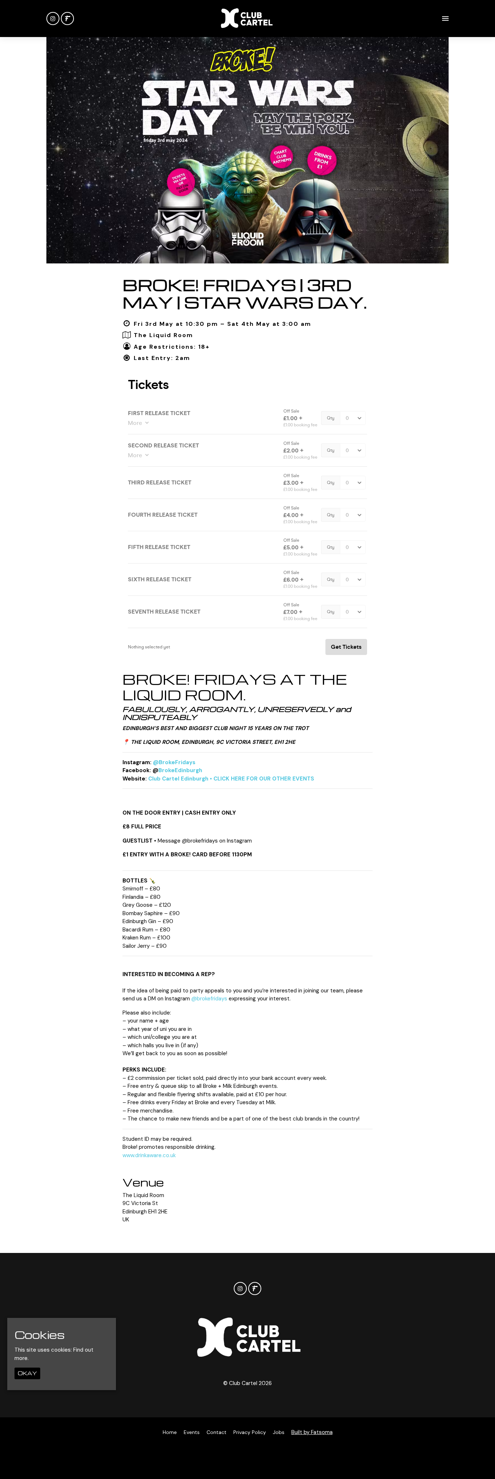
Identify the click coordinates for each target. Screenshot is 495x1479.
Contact (216, 1432)
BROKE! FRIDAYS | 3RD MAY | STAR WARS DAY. (244, 293)
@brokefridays (209, 998)
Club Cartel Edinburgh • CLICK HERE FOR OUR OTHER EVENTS (231, 778)
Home (170, 1432)
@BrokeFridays (174, 762)
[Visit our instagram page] (52, 18)
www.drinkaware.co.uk (149, 1155)
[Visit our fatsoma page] (67, 18)
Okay (27, 1373)
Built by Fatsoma (312, 1432)
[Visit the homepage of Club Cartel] (246, 18)
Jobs (278, 1432)
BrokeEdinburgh (180, 770)
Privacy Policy (249, 1432)
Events (192, 1432)
